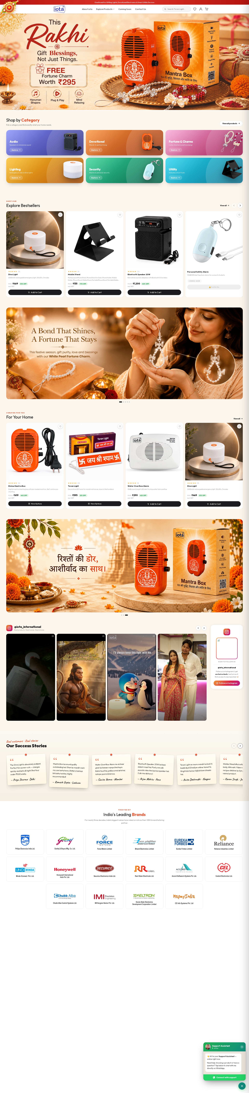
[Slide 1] (120, 401)
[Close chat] (242, 1047)
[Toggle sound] (51, 717)
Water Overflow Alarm (138, 486)
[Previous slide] (3, 62)
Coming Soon (124, 9)
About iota (87, 9)
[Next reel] (204, 628)
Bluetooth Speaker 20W (139, 274)
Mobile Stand (74, 274)
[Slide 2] (123, 401)
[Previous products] (234, 205)
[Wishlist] (195, 9)
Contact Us (140, 9)
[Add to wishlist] (60, 215)
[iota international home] (59, 9)
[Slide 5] (129, 401)
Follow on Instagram (228, 683)
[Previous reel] (198, 628)
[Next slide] (246, 62)
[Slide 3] (125, 401)
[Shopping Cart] (207, 9)
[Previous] (234, 745)
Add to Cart (36, 292)
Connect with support (226, 1077)
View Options (36, 504)
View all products (229, 123)
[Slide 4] (127, 401)
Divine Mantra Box (16, 486)
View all (223, 205)
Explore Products (104, 9)
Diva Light (13, 274)
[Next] (240, 745)
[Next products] (240, 205)
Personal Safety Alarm (198, 272)
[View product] (124, 353)
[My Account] (201, 9)
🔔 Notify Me (214, 287)
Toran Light (73, 486)
